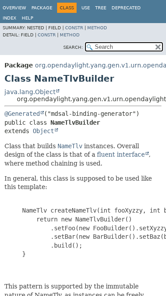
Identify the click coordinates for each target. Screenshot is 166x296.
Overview (14, 7)
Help (27, 18)
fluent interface (121, 154)
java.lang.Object (29, 91)
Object (43, 130)
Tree (100, 7)
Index (9, 18)
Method (97, 27)
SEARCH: (73, 47)
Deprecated (126, 7)
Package (41, 7)
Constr (74, 27)
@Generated (22, 113)
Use (85, 7)
